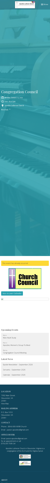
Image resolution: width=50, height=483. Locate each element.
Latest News (7, 359)
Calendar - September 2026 (14, 375)
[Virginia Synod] (25, 463)
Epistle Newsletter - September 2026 (18, 364)
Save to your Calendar (12, 293)
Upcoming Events (9, 329)
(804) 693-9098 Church (17, 426)
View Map (5, 403)
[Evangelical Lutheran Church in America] (25, 456)
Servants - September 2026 (14, 370)
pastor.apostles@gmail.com (18, 430)
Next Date (5, 110)
